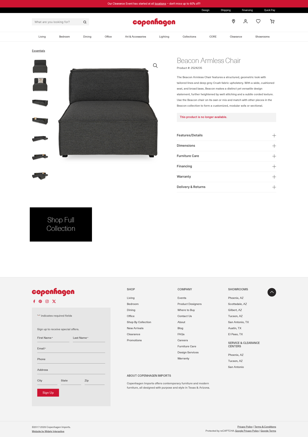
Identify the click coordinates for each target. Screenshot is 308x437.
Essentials (38, 51)
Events (182, 298)
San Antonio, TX (238, 322)
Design (205, 10)
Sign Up (48, 392)
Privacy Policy (245, 426)
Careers (183, 340)
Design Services (188, 352)
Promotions (134, 340)
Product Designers (190, 304)
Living (42, 36)
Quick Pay (269, 10)
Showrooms (262, 36)
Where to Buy (186, 310)
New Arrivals (135, 328)
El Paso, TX (235, 334)
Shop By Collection (139, 322)
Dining (87, 36)
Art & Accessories (135, 36)
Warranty (183, 358)
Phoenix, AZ (235, 298)
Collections (189, 36)
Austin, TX (234, 328)
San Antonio (236, 367)
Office (108, 36)
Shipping (226, 10)
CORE (213, 36)
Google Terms (268, 430)
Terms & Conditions (265, 426)
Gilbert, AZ (235, 310)
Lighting (164, 36)
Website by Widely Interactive (48, 431)
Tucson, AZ (235, 316)
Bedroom (64, 36)
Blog (180, 328)
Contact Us (185, 316)
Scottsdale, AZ (237, 304)
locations (160, 3)
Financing (247, 10)
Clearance (236, 36)
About (181, 322)
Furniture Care (187, 346)
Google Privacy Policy (247, 430)
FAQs (181, 334)
